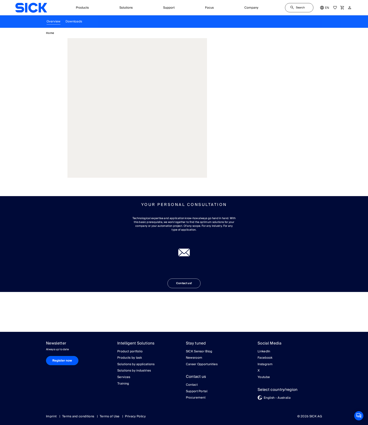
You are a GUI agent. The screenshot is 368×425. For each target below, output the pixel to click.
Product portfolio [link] (130, 351)
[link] (31, 8)
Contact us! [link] (184, 283)
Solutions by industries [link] (134, 370)
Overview (54, 21)
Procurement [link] (196, 397)
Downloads (74, 21)
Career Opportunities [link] (202, 364)
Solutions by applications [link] (135, 364)
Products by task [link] (129, 357)
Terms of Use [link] (110, 416)
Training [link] (123, 383)
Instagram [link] (265, 364)
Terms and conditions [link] (78, 416)
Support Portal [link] (196, 391)
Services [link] (123, 377)
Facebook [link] (265, 357)
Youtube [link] (264, 377)
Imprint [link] (52, 416)
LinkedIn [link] (264, 351)
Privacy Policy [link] (135, 416)
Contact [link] (192, 384)
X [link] (259, 370)
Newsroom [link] (194, 357)
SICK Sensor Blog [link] (199, 351)
